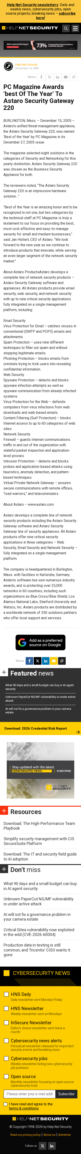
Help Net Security (26, 64)
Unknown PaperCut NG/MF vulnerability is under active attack (39, 901)
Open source (23, 1076)
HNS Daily (21, 994)
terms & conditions (24, 1108)
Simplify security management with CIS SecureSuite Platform (39, 841)
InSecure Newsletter (31, 1022)
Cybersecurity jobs (29, 1058)
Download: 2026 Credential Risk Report (35, 728)
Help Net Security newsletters (32, 5)
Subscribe (66, 1094)
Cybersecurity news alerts (36, 1040)
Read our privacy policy (25, 1134)
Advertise (64, 1134)
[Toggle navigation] (75, 28)
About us (49, 1134)
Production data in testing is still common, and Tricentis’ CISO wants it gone (37, 950)
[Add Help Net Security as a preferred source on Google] (74, 77)
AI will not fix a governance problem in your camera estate (37, 917)
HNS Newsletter (27, 1008)
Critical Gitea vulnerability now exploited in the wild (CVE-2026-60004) (39, 932)
